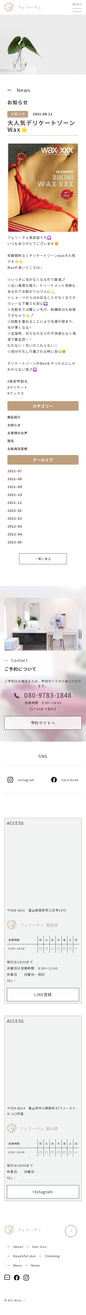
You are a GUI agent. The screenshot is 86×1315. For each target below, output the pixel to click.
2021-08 (14, 479)
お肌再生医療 (17, 448)
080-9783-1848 (28, 980)
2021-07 (14, 471)
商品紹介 (14, 417)
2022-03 (14, 526)
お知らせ (14, 425)
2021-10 (14, 494)
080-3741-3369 (28, 1178)
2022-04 (14, 534)
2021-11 (14, 502)
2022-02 (14, 518)
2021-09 (14, 486)
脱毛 (10, 440)
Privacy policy (36, 1300)
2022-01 (14, 510)
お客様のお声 (17, 433)
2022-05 (14, 542)
